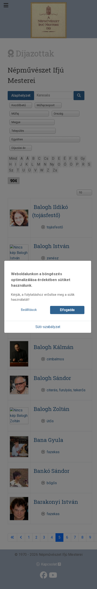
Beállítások (29, 310)
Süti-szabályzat (47, 327)
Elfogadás (67, 310)
